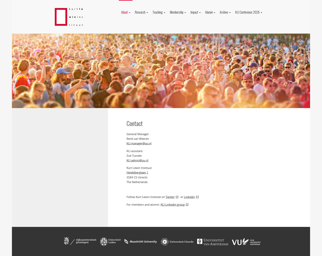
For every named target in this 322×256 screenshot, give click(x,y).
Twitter (170, 197)
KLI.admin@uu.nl (137, 160)
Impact (194, 12)
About (124, 12)
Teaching (157, 12)
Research (140, 12)
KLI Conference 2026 (247, 12)
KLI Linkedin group (173, 204)
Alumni (209, 12)
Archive (224, 12)
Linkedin (189, 197)
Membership (177, 12)
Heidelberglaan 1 (137, 172)
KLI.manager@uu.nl (139, 143)
